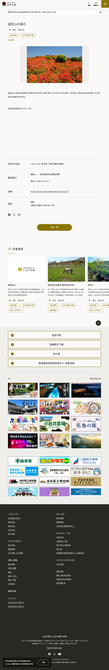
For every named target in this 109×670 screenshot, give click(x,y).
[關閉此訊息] (100, 12)
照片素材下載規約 (63, 545)
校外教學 (60, 564)
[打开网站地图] (105, 4)
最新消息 (60, 571)
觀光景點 (13, 35)
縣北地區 (11, 533)
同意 (43, 662)
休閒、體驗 (12, 568)
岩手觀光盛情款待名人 (65, 526)
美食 (10, 572)
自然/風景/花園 (28, 35)
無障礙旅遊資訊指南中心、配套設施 (70, 553)
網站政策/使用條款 (64, 579)
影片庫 (59, 549)
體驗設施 (53, 310)
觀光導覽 (60, 518)
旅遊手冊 (60, 537)
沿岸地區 (11, 530)
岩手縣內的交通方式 (16, 606)
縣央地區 (11, 522)
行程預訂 (11, 584)
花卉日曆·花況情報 (15, 553)
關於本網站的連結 (63, 575)
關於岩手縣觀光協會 (54, 648)
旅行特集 (11, 545)
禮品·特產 (12, 580)
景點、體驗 (12, 560)
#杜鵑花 (11, 40)
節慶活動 (12, 591)
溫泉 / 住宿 (12, 576)
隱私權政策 (60, 583)
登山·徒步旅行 (15, 310)
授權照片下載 (61, 541)
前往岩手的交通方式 (16, 602)
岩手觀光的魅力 (14, 518)
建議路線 (11, 549)
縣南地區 (11, 526)
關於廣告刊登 (95, 378)
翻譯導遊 (60, 522)
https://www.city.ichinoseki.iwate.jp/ (49, 191)
